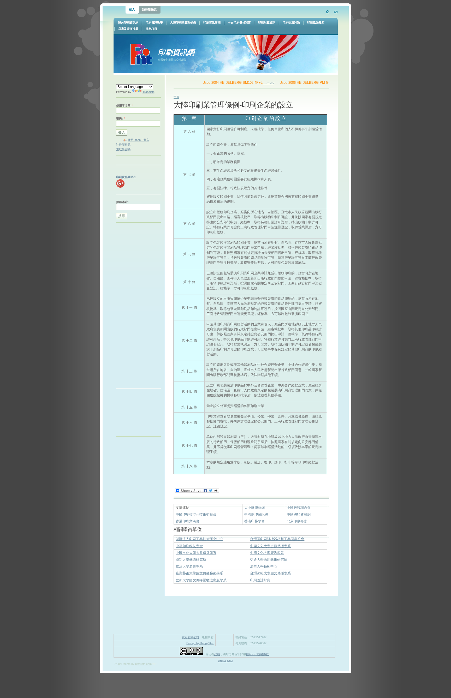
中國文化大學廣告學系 (267, 553)
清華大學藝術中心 (263, 566)
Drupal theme (122, 663)
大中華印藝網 (254, 508)
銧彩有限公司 (190, 637)
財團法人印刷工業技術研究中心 (199, 539)
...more (259, 83)
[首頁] (328, 11)
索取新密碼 (123, 149)
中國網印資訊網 (256, 514)
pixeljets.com (143, 663)
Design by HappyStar (199, 643)
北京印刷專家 (297, 521)
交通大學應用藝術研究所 (268, 560)
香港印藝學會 (254, 521)
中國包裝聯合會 (299, 508)
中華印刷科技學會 (189, 546)
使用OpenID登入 (138, 139)
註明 (217, 654)
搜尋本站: (122, 202)
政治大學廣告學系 (189, 566)
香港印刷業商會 (187, 521)
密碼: (120, 118)
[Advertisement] (137, 306)
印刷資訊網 (176, 52)
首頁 (176, 97)
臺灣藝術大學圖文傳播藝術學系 (199, 573)
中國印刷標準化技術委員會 (196, 514)
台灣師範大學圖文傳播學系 (270, 573)
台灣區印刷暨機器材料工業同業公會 (277, 539)
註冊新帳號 (149, 9)
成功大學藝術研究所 (191, 560)
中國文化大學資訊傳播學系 (270, 546)
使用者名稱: (124, 105)
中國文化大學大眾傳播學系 (196, 553)
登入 (132, 9)
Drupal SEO (225, 660)
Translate (149, 91)
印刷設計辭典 (260, 580)
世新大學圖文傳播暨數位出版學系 (201, 580)
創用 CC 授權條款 (257, 654)
